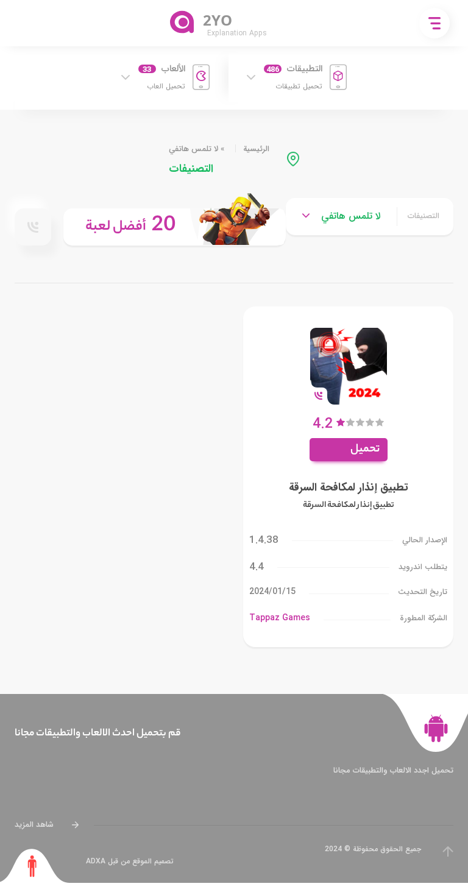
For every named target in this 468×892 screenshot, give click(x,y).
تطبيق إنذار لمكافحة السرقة (348, 487)
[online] (32, 227)
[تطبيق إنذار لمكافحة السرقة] (348, 365)
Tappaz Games (279, 618)
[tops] (174, 227)
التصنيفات (423, 216)
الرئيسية (256, 149)
